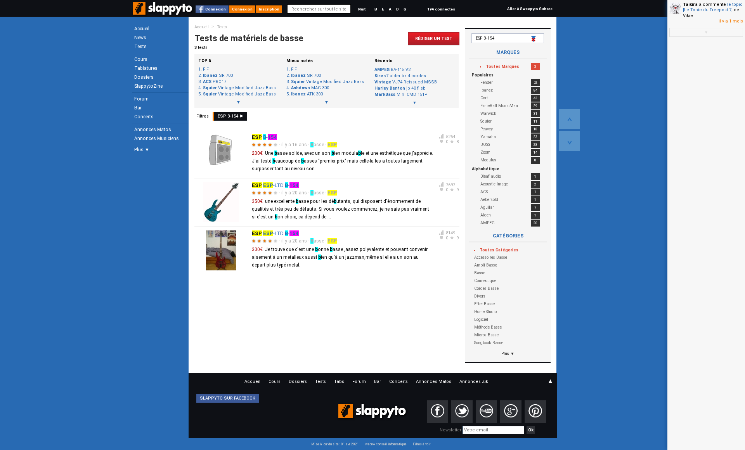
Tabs (339, 381)
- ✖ (230, 116)
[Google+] (511, 411)
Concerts (144, 116)
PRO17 (214, 82)
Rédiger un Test (433, 38)
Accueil (141, 28)
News (140, 37)
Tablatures (146, 68)
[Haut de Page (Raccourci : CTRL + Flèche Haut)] (569, 119)
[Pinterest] (535, 411)
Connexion (215, 9)
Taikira (690, 4)
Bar (138, 108)
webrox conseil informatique (386, 444)
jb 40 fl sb (400, 88)
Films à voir (421, 444)
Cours (140, 59)
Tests (140, 46)
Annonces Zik (473, 381)
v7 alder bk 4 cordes (400, 75)
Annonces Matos (152, 129)
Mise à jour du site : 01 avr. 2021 (335, 444)
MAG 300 (310, 88)
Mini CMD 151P (401, 94)
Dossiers (144, 77)
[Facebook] (437, 411)
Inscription (269, 9)
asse (317, 144)
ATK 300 (307, 94)
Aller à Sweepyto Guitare (530, 9)
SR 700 (218, 75)
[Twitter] (462, 411)
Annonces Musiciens (156, 138)
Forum (141, 99)
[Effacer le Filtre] (534, 38)
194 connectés (441, 9)
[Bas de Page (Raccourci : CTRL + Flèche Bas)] (569, 141)
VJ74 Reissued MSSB (405, 82)
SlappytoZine (148, 86)
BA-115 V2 (392, 69)
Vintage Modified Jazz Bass (239, 88)
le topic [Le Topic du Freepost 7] (713, 7)
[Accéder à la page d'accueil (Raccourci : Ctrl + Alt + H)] (163, 12)
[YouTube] (486, 411)
